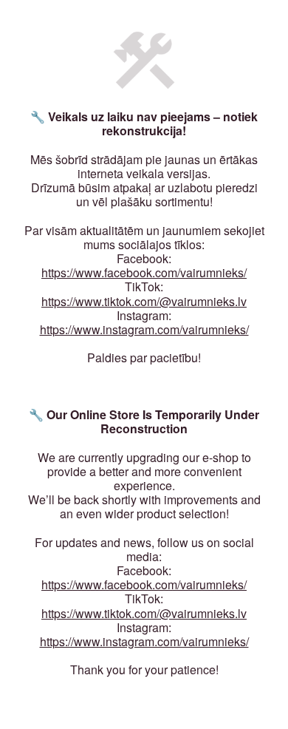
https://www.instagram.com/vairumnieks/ (144, 329)
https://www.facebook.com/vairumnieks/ (144, 272)
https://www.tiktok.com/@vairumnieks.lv (144, 301)
